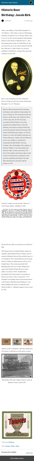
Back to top (29, 453)
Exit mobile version (17, 458)
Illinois (17, 446)
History (13, 446)
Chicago (7, 446)
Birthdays (11, 442)
